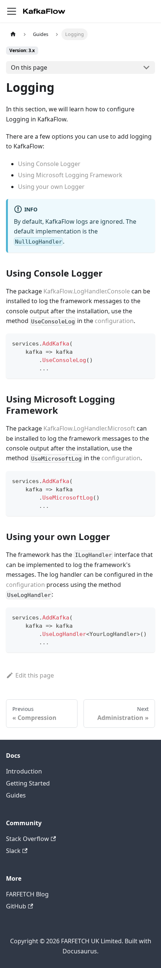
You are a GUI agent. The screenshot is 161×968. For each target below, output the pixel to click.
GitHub (16, 906)
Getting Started (28, 783)
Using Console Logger (49, 164)
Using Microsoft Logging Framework (70, 175)
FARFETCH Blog (27, 894)
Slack (13, 851)
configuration (114, 321)
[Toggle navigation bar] (11, 11)
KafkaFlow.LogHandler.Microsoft (89, 428)
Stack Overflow (27, 839)
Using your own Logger (51, 187)
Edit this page (34, 675)
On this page (29, 67)
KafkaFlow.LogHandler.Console (86, 291)
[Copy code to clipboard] (146, 343)
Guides (16, 795)
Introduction (24, 771)
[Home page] (13, 34)
